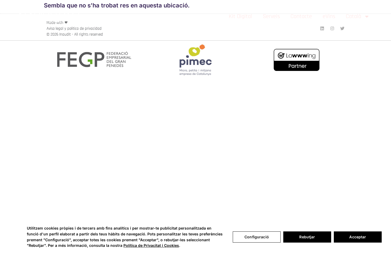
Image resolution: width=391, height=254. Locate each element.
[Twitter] (342, 28)
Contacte (301, 16)
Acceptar (357, 237)
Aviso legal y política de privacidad (74, 28)
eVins (329, 16)
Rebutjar (307, 237)
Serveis (271, 16)
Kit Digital (240, 16)
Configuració (256, 237)
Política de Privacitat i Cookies (151, 245)
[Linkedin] (322, 28)
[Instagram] (332, 28)
